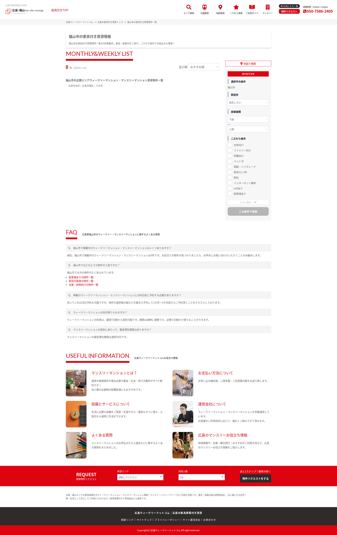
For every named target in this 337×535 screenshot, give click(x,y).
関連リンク (127, 520)
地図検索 (220, 13)
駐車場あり (240, 193)
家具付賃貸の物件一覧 (81, 281)
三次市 (99, 85)
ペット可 (239, 161)
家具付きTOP (59, 10)
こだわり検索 (236, 13)
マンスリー (267, 13)
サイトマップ (144, 520)
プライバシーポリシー (167, 520)
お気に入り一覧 (290, 6)
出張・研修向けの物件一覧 (83, 284)
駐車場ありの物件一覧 (81, 277)
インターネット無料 (245, 183)
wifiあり (238, 188)
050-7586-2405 (320, 11)
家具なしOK (240, 172)
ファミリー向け (242, 150)
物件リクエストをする (255, 478)
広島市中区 (74, 85)
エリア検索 (189, 13)
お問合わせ (209, 520)
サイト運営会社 (191, 520)
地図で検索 (250, 63)
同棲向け (239, 155)
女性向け (239, 145)
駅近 (236, 177)
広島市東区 (88, 85)
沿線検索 (204, 13)
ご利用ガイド (252, 13)
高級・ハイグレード (245, 166)
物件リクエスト (289, 11)
